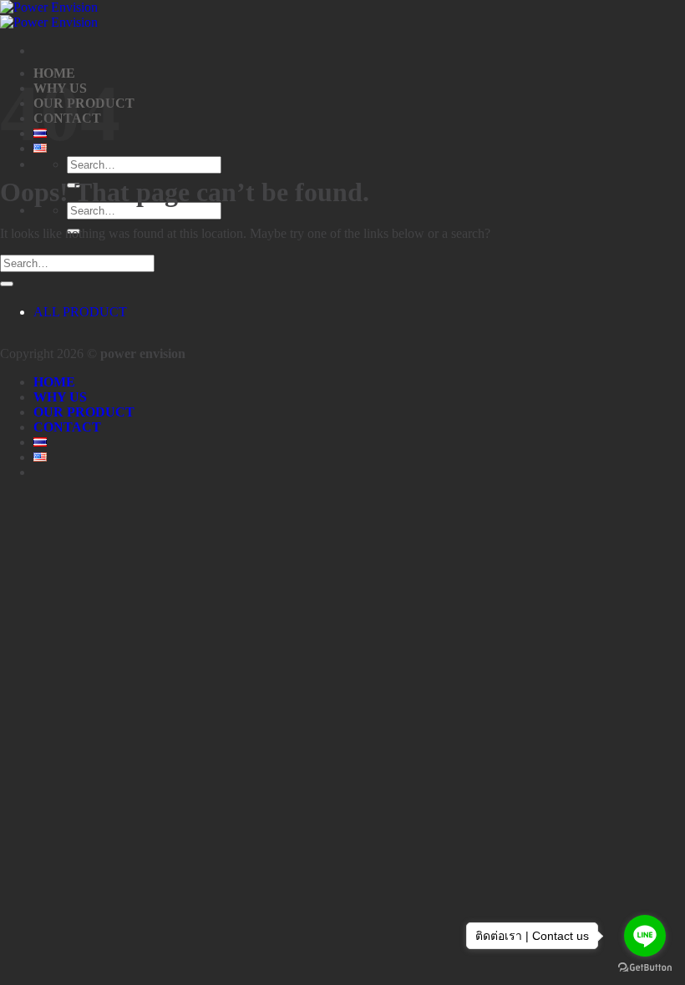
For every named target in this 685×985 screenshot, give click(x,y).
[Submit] (6, 283)
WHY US (60, 397)
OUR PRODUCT (83, 412)
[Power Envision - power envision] (49, 14)
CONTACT (67, 427)
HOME (54, 382)
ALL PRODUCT (80, 312)
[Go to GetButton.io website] (645, 967)
